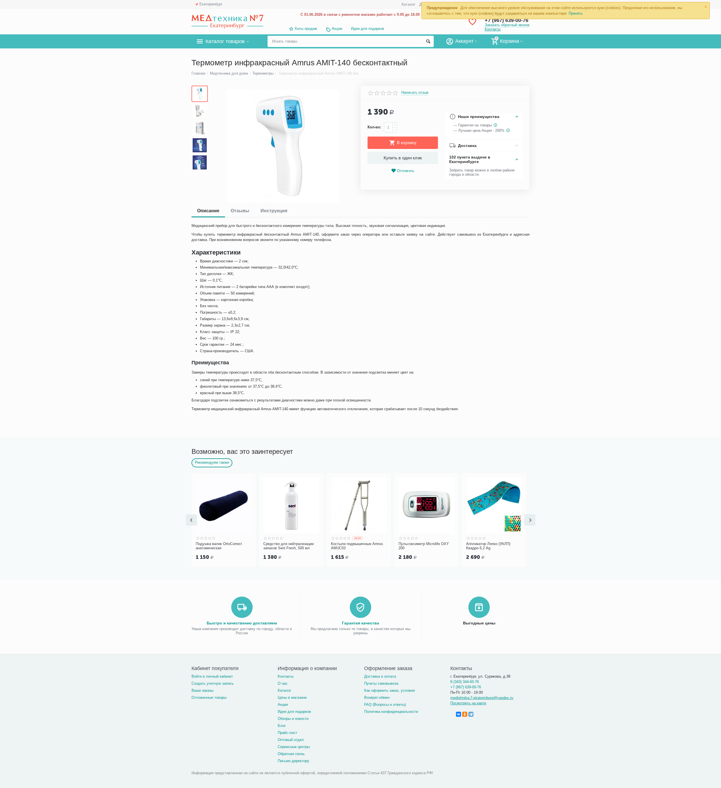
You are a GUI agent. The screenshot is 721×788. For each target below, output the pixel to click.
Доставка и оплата (380, 676)
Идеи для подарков (367, 28)
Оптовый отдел (291, 740)
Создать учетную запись (213, 683)
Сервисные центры (294, 747)
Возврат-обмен (377, 697)
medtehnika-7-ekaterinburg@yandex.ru (481, 698)
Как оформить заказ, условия (389, 690)
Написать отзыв (414, 93)
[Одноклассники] (464, 714)
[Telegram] (470, 714)
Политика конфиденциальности (391, 711)
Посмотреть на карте (468, 703)
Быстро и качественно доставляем (242, 623)
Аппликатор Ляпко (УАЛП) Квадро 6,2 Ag (488, 546)
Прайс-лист (287, 733)
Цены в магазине (292, 697)
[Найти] (428, 41)
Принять (576, 13)
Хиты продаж (306, 28)
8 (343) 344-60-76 (464, 682)
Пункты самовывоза (381, 683)
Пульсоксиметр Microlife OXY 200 (424, 546)
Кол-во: (374, 127)
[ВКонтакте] (458, 714)
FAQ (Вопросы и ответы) (385, 704)
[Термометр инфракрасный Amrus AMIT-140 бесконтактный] (282, 146)
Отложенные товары (209, 697)
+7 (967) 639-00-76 (465, 687)
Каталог (408, 4)
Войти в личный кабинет (212, 676)
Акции (337, 28)
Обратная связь (291, 754)
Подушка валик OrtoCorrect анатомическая (219, 546)
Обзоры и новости (293, 718)
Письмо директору (293, 761)
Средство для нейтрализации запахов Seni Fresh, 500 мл (288, 546)
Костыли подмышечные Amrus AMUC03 (357, 546)
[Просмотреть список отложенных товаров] (472, 25)
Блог (282, 726)
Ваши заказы (202, 690)
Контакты (492, 29)
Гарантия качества (360, 623)
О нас (283, 683)
